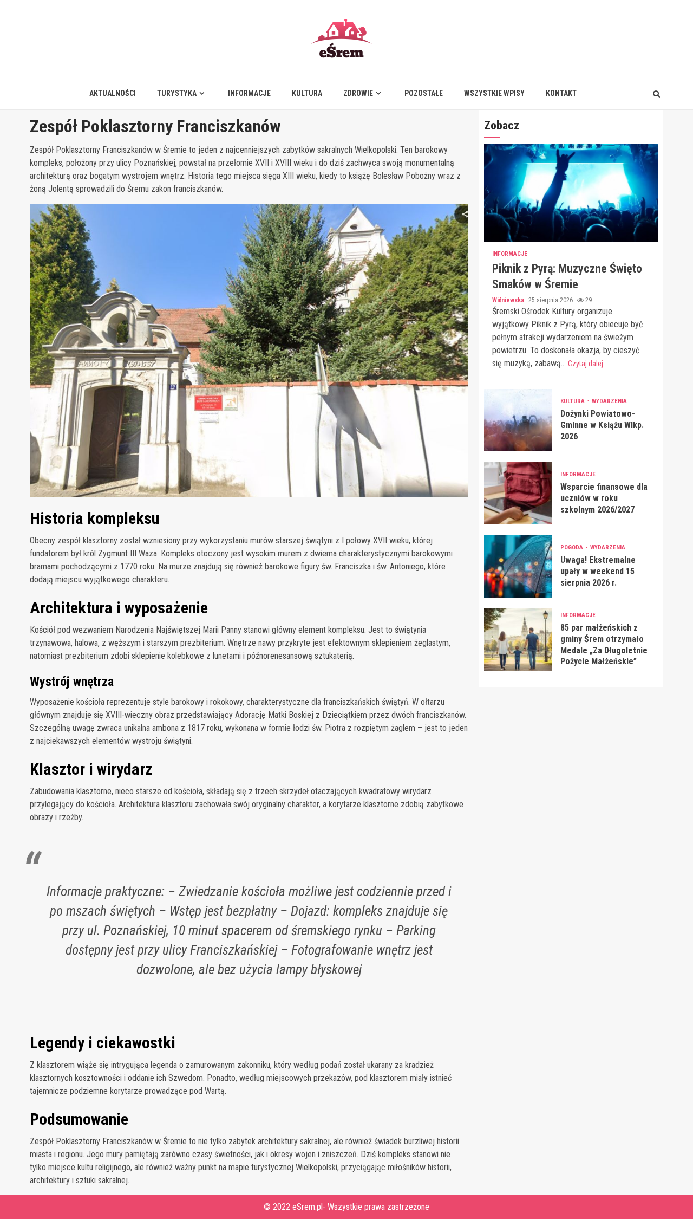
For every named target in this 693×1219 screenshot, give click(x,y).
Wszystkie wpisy (494, 93)
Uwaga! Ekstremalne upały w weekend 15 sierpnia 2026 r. (518, 566)
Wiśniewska (509, 300)
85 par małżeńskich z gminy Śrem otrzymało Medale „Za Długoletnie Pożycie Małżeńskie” (518, 639)
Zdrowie (358, 93)
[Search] (656, 93)
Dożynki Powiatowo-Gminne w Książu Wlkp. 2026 (518, 420)
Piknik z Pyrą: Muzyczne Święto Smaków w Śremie (571, 193)
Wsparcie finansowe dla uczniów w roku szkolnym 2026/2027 (518, 493)
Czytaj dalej (585, 363)
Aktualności (112, 93)
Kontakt (561, 93)
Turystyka (177, 93)
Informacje (249, 93)
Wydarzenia (609, 402)
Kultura (307, 93)
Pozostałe (423, 93)
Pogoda (572, 548)
